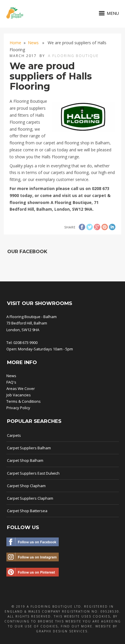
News (33, 42)
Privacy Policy (18, 407)
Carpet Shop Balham (25, 460)
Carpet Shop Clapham (26, 485)
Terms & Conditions (23, 401)
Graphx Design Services (62, 631)
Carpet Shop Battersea (27, 510)
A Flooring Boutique (73, 55)
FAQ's (11, 382)
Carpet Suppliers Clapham (30, 498)
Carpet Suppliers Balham (29, 447)
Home (15, 42)
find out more (76, 626)
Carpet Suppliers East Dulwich (33, 473)
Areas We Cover (20, 388)
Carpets (14, 435)
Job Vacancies (18, 395)
